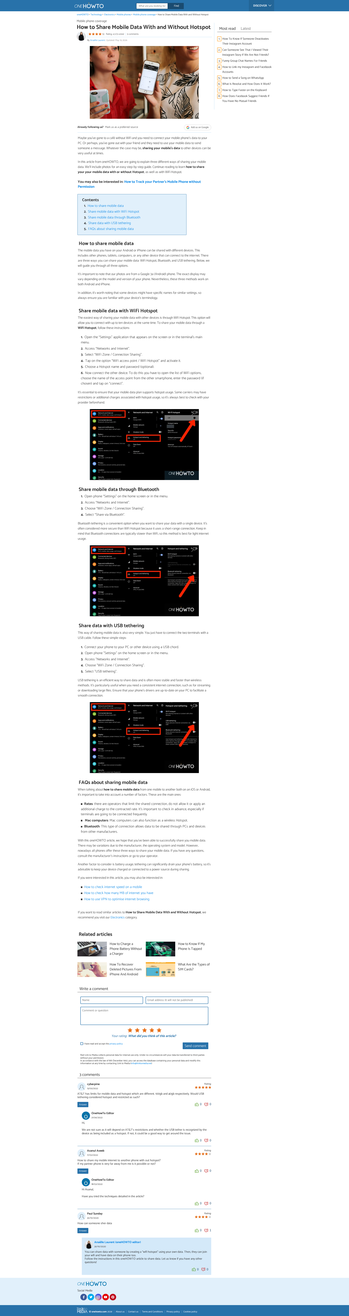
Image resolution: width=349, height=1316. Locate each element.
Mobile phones (124, 15)
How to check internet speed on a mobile (113, 887)
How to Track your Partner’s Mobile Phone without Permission (139, 184)
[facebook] (83, 1297)
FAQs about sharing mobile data (111, 229)
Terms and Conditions (152, 1311)
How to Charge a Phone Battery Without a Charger (126, 949)
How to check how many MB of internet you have (118, 893)
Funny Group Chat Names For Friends (244, 60)
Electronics (109, 15)
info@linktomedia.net (141, 1063)
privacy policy (116, 1044)
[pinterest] (113, 1297)
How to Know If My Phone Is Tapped (191, 946)
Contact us (133, 1311)
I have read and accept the (103, 1043)
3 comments (133, 34)
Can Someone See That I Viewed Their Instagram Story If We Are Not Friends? (245, 52)
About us (120, 1311)
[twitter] (91, 1297)
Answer (83, 1104)
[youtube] (105, 1297)
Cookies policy (190, 1311)
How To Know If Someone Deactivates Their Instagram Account (245, 41)
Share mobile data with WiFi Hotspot (113, 211)
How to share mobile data (106, 206)
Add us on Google (199, 127)
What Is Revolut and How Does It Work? (246, 83)
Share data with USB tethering (109, 223)
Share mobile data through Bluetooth (114, 217)
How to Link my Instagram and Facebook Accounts (247, 69)
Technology (96, 15)
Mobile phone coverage (144, 15)
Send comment (195, 1046)
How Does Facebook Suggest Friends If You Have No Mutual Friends (245, 98)
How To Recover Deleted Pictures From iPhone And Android (126, 969)
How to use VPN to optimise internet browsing (116, 899)
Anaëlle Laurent (97, 40)
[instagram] (98, 1297)
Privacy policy (173, 1311)
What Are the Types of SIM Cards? (194, 967)
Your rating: (119, 1036)
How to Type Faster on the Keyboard (244, 90)
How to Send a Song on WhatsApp (243, 77)
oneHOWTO (83, 15)
